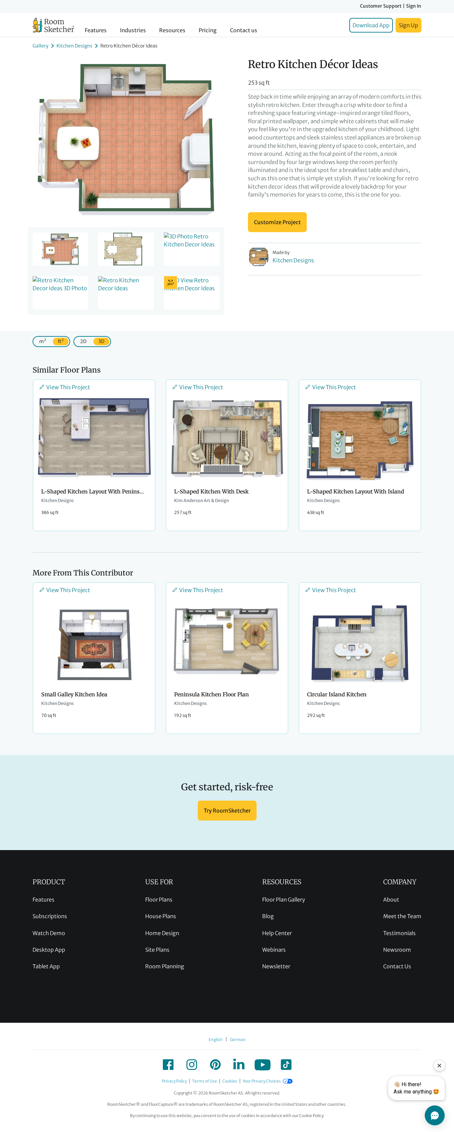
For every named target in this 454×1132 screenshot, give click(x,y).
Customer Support (380, 6)
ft (60, 341)
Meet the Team (402, 916)
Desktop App (49, 949)
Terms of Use (204, 1081)
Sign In (413, 6)
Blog (268, 916)
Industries (133, 30)
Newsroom (397, 949)
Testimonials (399, 933)
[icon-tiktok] (286, 1065)
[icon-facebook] (168, 1065)
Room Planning (164, 966)
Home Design (162, 933)
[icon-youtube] (263, 1065)
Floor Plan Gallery (283, 899)
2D (83, 341)
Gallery (41, 46)
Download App (371, 25)
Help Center (277, 933)
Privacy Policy (174, 1081)
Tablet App (46, 966)
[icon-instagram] (192, 1065)
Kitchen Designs (74, 46)
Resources (172, 30)
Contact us (243, 30)
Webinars (274, 949)
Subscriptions (50, 916)
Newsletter (276, 966)
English (216, 1039)
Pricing (208, 30)
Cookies (229, 1081)
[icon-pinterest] (215, 1065)
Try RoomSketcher (227, 810)
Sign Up (408, 25)
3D (101, 341)
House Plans (160, 916)
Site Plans (157, 949)
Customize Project (277, 222)
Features (96, 30)
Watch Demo (49, 933)
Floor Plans (158, 899)
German (238, 1039)
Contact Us (397, 966)
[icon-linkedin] (239, 1065)
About (391, 899)
